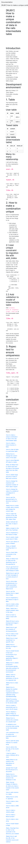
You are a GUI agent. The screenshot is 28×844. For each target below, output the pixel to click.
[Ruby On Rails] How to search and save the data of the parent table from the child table (12, 468)
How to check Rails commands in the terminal (11, 554)
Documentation (7, 2)
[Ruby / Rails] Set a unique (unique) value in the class (12, 610)
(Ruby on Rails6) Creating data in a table (11, 548)
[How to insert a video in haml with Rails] (11, 616)
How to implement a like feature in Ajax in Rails (12, 599)
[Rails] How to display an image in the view (11, 646)
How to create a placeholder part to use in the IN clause (11, 707)
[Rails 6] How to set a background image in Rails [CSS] (12, 623)
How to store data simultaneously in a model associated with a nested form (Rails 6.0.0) (11, 585)
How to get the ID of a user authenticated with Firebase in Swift (12, 568)
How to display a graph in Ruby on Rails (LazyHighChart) (12, 713)
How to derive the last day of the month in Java (12, 748)
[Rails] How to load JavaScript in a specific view (11, 640)
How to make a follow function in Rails (11, 445)
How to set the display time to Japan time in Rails (12, 593)
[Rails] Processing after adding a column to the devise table (12, 701)
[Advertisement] (12, 42)
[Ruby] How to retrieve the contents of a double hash (12, 719)
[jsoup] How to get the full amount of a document (12, 769)
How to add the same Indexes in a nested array (12, 742)
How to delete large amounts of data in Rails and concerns (12, 476)
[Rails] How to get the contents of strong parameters (11, 629)
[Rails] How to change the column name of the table (11, 455)
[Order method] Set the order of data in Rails (12, 523)
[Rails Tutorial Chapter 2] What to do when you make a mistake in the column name (12, 786)
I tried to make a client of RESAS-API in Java (12, 755)
